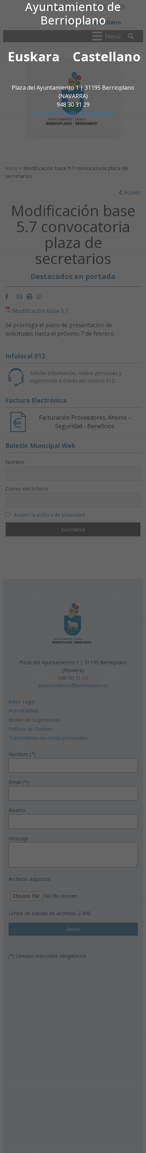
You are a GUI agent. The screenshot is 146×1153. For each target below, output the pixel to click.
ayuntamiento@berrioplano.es (73, 113)
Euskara (34, 56)
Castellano (107, 56)
